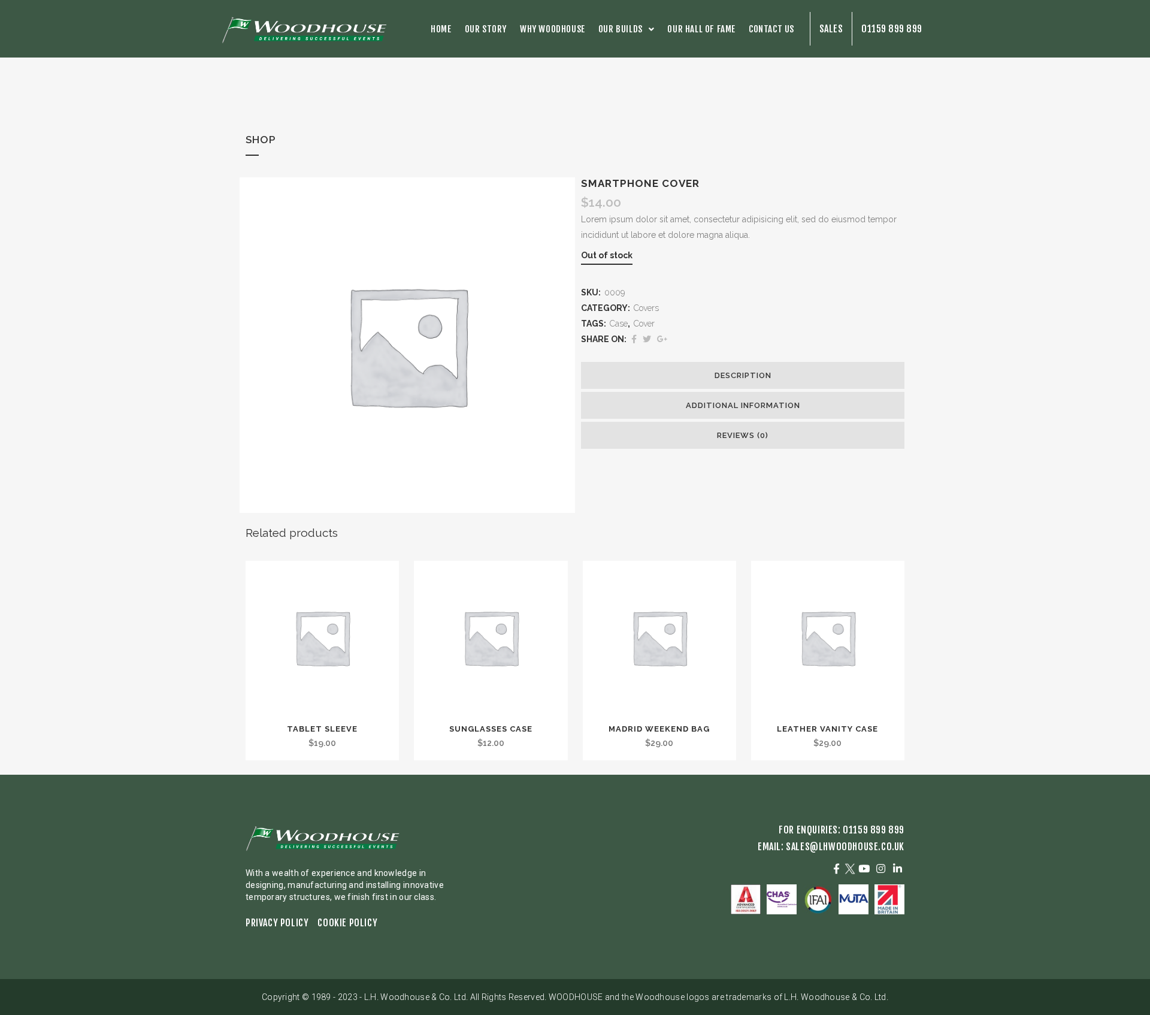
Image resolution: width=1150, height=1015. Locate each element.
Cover (644, 323)
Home (441, 29)
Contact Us (771, 29)
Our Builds (620, 29)
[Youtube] (864, 868)
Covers (646, 308)
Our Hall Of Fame (701, 29)
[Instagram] (880, 868)
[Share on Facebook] (634, 339)
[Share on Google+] (662, 339)
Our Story (486, 29)
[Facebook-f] (837, 868)
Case (619, 323)
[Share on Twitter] (647, 339)
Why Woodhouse (552, 29)
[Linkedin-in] (897, 868)
